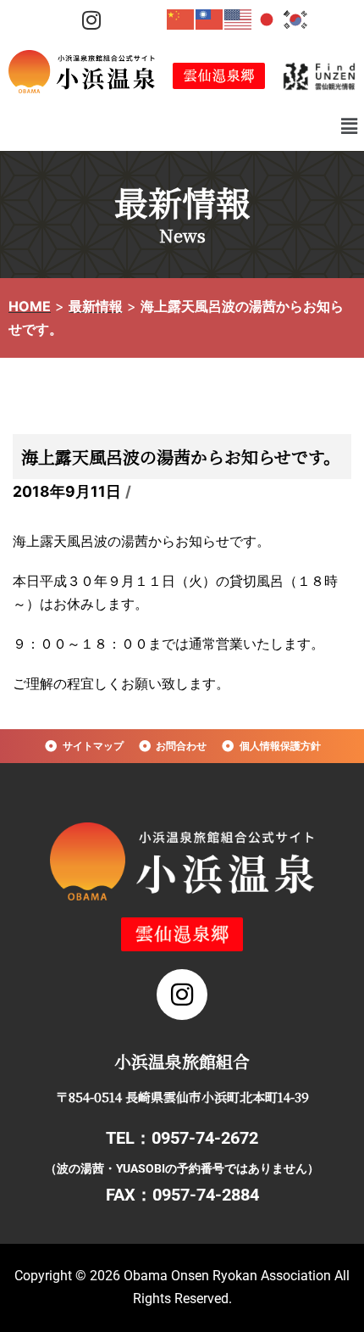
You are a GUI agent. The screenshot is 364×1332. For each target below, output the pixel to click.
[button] (349, 126)
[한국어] (296, 18)
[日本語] (267, 18)
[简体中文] (181, 18)
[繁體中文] (210, 18)
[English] (238, 18)
